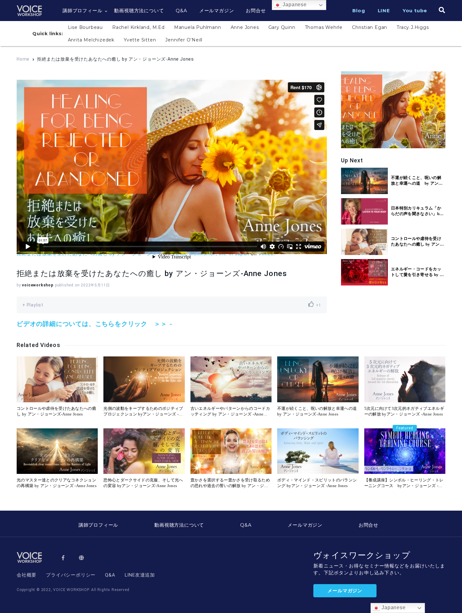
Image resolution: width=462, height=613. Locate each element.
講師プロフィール (82, 11)
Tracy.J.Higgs (413, 27)
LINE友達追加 (140, 575)
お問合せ (256, 11)
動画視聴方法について (139, 11)
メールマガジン (216, 11)
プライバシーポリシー (71, 575)
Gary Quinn (281, 27)
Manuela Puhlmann (197, 27)
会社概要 (26, 575)
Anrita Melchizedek (91, 40)
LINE (384, 11)
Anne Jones (245, 27)
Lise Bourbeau (85, 27)
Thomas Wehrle (324, 27)
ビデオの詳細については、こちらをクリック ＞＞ (92, 324)
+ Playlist (32, 304)
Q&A (181, 11)
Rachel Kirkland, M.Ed (138, 27)
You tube (415, 11)
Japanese (294, 4)
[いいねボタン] (311, 304)
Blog (358, 11)
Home (23, 59)
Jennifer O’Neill (183, 40)
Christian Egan (369, 27)
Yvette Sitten (140, 40)
